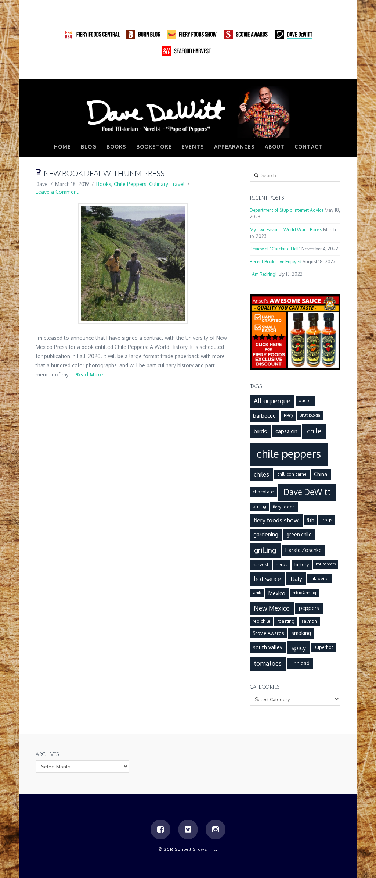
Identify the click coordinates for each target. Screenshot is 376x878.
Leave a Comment (57, 192)
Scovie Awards (268, 633)
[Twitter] (320, 72)
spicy (299, 647)
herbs (282, 564)
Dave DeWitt (307, 492)
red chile (261, 621)
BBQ (288, 415)
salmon (309, 621)
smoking (301, 633)
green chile (299, 534)
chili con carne (292, 474)
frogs (326, 519)
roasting (285, 621)
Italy (296, 578)
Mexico (276, 593)
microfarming (304, 592)
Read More (89, 374)
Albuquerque (272, 401)
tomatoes (268, 663)
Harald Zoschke (303, 550)
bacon (305, 400)
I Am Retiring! (263, 274)
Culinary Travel (167, 184)
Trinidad (300, 663)
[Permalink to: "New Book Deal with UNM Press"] (133, 263)
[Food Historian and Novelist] (188, 112)
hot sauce (267, 579)
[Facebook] (306, 72)
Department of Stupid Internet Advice (286, 210)
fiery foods (284, 507)
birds (260, 431)
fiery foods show (276, 520)
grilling (265, 550)
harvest (260, 564)
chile (314, 430)
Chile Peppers (130, 184)
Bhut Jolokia (310, 415)
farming (259, 506)
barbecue (264, 415)
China (320, 474)
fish (310, 520)
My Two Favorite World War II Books (286, 229)
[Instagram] (334, 72)
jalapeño (319, 578)
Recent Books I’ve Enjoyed (275, 261)
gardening (265, 534)
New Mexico (272, 608)
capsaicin (286, 431)
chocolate (263, 492)
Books (103, 184)
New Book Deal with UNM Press (104, 173)
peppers (309, 607)
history (301, 564)
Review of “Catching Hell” (275, 248)
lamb (256, 592)
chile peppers (289, 453)
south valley (267, 647)
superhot (323, 647)
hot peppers (326, 564)
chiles (261, 474)
